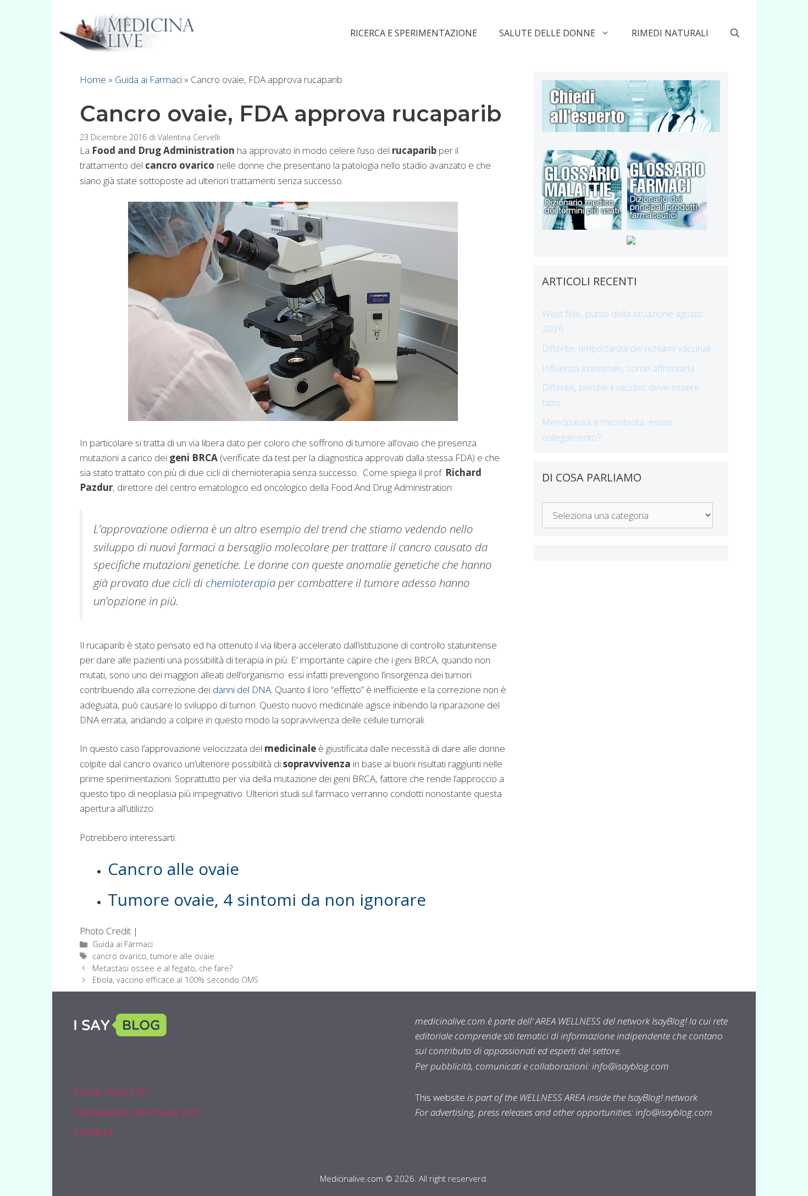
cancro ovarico (119, 956)
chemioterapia (240, 582)
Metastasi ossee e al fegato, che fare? (162, 968)
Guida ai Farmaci (148, 79)
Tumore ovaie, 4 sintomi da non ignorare (267, 899)
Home (93, 79)
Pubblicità (93, 1131)
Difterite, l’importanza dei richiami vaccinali (626, 348)
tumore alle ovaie (182, 956)
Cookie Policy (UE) (111, 1092)
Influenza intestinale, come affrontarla (618, 368)
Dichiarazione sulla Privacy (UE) (136, 1111)
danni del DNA (242, 689)
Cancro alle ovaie (173, 868)
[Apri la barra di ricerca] (735, 33)
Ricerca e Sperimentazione (413, 33)
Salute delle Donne (547, 33)
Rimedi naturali (670, 33)
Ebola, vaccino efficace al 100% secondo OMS (175, 979)
